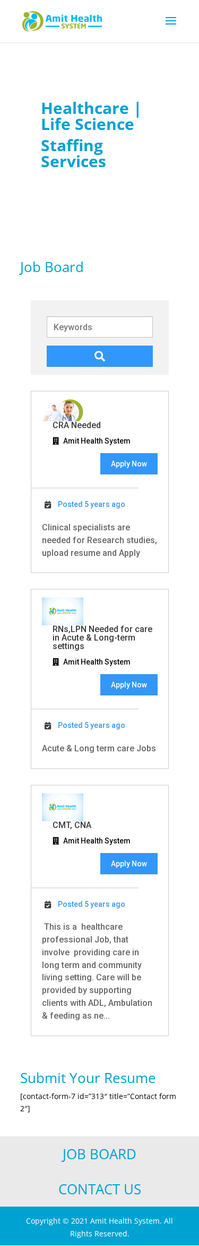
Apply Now (129, 464)
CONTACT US (99, 1189)
